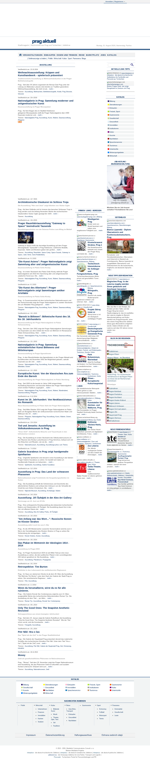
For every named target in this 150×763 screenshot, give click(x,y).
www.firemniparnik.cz (114, 452)
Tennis (101, 718)
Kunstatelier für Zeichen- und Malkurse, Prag (95, 405)
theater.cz (122, 436)
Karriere (40, 718)
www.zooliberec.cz (83, 439)
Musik (55, 714)
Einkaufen (49, 55)
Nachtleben (113, 139)
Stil (54, 722)
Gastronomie (89, 240)
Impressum (31, 735)
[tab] (120, 351)
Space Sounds (56, 252)
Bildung (99, 217)
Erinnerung (67, 646)
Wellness (121, 475)
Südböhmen (113, 351)
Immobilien (113, 125)
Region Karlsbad (115, 391)
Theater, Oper (122, 434)
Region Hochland (115, 397)
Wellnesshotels (112, 475)
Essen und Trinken (67, 55)
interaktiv (21, 648)
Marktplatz (92, 55)
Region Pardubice (115, 394)
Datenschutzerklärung (55, 735)
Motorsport (103, 715)
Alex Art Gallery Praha (41, 512)
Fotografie (28, 625)
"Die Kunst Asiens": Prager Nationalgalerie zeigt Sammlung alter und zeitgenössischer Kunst (45, 263)
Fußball (101, 712)
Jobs (103, 55)
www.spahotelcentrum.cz (115, 473)
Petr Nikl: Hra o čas (29, 632)
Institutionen (92, 376)
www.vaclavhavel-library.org (86, 420)
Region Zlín (113, 412)
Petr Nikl (36, 646)
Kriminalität (118, 709)
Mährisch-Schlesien (116, 406)
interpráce (30, 753)
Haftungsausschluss (83, 735)
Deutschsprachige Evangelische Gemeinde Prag (95, 331)
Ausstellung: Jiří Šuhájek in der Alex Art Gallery (44, 497)
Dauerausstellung (65, 118)
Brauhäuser (80, 240)
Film (26, 581)
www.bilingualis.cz (83, 286)
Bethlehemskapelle (49, 92)
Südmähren (113, 388)
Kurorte (87, 352)
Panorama (77, 58)
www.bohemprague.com (115, 84)
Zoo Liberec (93, 446)
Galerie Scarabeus (48, 465)
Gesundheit (113, 122)
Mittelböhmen (114, 421)
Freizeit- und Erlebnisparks (92, 350)
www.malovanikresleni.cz (85, 398)
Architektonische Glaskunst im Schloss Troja (43, 202)
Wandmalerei (63, 390)
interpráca (63, 753)
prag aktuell (44, 41)
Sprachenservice (82, 261)
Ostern (27, 366)
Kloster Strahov (30, 536)
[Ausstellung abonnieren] (19, 122)
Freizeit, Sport (114, 111)
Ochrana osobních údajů (112, 735)
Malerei (55, 118)
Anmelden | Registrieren (114, 1)
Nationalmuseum (30, 445)
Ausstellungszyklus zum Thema (57, 445)
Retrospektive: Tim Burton (32, 566)
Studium (40, 722)
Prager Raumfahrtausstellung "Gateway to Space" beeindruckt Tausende (41, 224)
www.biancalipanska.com (115, 223)
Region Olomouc (115, 418)
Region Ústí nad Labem (117, 409)
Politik (50, 58)
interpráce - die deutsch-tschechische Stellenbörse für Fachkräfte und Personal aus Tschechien (119, 77)
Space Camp (46, 252)
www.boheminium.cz (84, 346)
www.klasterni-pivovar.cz (85, 238)
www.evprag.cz (94, 324)
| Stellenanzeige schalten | (37, 58)
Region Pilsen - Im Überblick (118, 358)
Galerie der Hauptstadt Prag (49, 646)
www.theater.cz (124, 432)
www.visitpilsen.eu (83, 372)
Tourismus (80, 352)
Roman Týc (29, 601)
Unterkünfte (113, 149)
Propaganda (47, 560)
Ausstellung (29, 92)
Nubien (58, 491)
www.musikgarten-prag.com (86, 217)
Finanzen (41, 712)
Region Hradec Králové (117, 400)
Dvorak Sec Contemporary (51, 601)
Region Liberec (114, 403)
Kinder (59, 92)
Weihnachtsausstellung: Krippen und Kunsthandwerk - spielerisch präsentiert (40, 74)
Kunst (50, 118)
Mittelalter (21, 366)
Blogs (84, 58)
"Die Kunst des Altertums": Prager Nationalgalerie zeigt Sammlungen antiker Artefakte (41, 290)
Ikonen (38, 536)
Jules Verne (27, 255)
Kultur (64, 58)
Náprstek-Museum (31, 491)
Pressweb (57, 757)
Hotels (127, 473)
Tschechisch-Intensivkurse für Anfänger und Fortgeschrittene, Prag (88, 269)
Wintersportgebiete (116, 152)
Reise (82, 55)
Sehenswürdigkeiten (83, 348)
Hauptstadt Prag (115, 415)
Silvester (21, 94)
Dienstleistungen (115, 105)
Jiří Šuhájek (54, 512)
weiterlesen (111, 381)
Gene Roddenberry (38, 255)
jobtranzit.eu (52, 755)
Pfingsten (21, 120)
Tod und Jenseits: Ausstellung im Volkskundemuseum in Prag (36, 427)
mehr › (51, 89)
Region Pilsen (114, 354)
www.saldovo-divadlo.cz (85, 462)
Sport (70, 58)
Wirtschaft (57, 58)
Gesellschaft (88, 307)
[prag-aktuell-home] (20, 55)
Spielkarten (28, 465)
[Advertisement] (75, 20)
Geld (47, 669)
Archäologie (51, 491)
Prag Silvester (67, 92)
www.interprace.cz (128, 73)
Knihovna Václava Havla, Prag (94, 424)
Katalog (112, 55)
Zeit (61, 646)
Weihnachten (38, 92)
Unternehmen (42, 709)
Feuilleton (56, 726)
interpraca (96, 753)
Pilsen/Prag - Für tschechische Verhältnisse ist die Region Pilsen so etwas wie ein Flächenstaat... (119, 377)
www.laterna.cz (124, 279)
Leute (116, 715)
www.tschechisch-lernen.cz (86, 259)
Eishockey (102, 709)
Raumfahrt (37, 252)
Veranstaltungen (33, 55)
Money (21, 655)
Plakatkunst (38, 560)
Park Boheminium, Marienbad (94, 357)
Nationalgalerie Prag (31, 118)
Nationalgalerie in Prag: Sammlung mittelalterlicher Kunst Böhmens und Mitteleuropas (38, 347)
